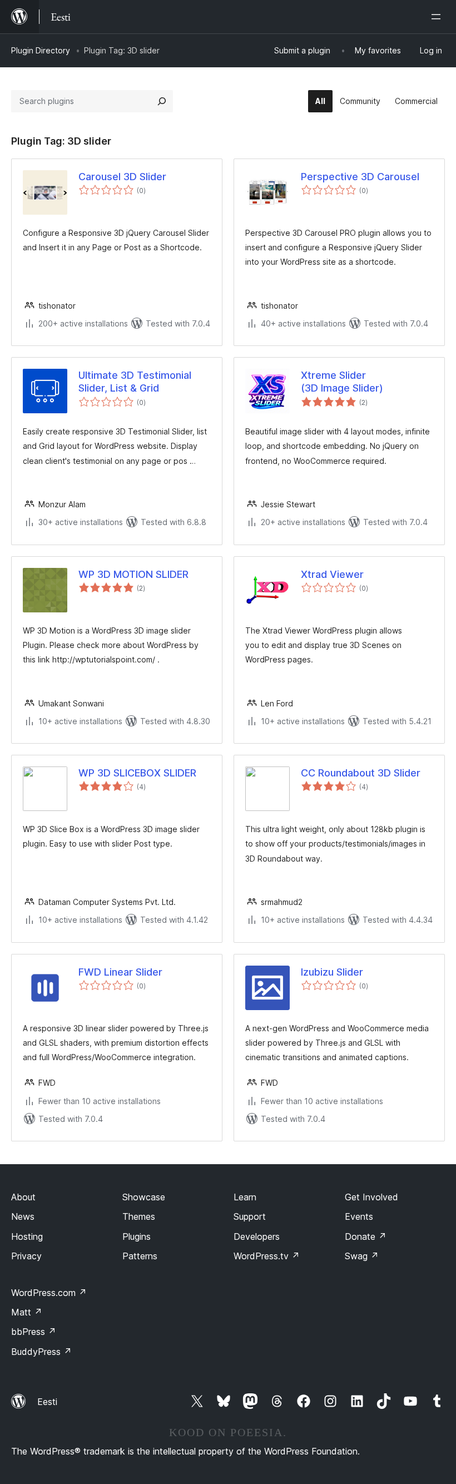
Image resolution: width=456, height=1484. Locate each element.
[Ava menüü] (438, 16)
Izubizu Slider (332, 972)
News (22, 1216)
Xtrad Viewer (332, 574)
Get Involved (371, 1197)
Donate (365, 1236)
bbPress (33, 1331)
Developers (257, 1236)
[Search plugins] (162, 101)
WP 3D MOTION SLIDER (133, 574)
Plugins (136, 1236)
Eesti (47, 1401)
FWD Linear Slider (120, 972)
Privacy (26, 1256)
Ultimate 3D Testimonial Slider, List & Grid (134, 381)
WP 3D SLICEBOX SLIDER (137, 773)
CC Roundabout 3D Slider (360, 773)
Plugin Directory (40, 50)
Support (250, 1216)
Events (359, 1216)
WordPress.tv (267, 1256)
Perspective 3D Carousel (360, 176)
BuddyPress (41, 1351)
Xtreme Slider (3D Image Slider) (342, 381)
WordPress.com (49, 1292)
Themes (138, 1216)
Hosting (27, 1236)
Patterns (139, 1256)
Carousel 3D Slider (122, 176)
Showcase (143, 1197)
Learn (245, 1197)
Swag (362, 1256)
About (23, 1197)
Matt (26, 1312)
